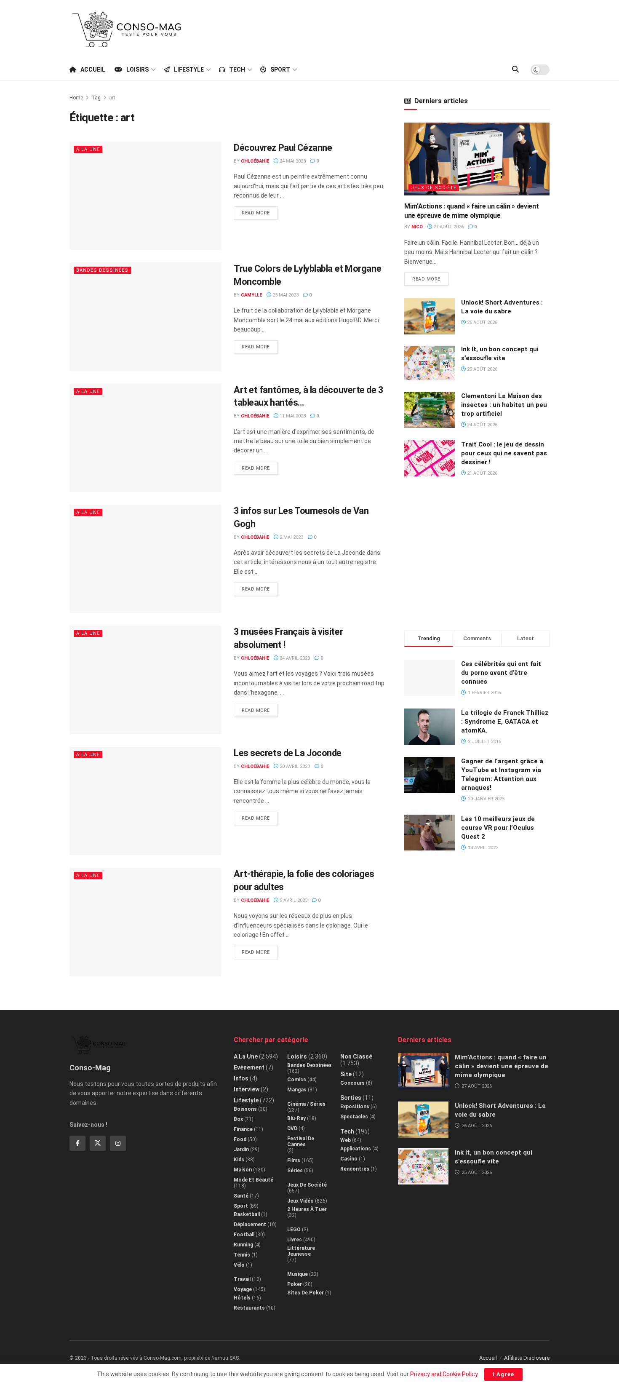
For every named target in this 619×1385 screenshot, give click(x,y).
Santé (241, 1196)
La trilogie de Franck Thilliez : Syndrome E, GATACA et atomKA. (504, 721)
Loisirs (137, 69)
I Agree (503, 1374)
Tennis (242, 1255)
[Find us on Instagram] (118, 1143)
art (112, 98)
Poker (294, 1284)
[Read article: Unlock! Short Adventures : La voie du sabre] (429, 316)
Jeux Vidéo (300, 1201)
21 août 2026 (481, 473)
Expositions (354, 1107)
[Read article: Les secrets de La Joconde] (145, 801)
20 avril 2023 (294, 766)
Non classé (356, 1056)
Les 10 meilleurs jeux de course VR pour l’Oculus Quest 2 (498, 827)
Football (244, 1235)
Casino (349, 1159)
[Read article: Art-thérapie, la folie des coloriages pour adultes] (145, 922)
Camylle (251, 295)
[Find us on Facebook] (77, 1143)
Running (243, 1245)
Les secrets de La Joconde (288, 753)
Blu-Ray (296, 1118)
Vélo (239, 1265)
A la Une (88, 149)
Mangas (297, 1090)
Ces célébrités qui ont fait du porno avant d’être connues (501, 672)
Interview (246, 1089)
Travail (242, 1279)
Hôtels (242, 1298)
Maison (243, 1170)
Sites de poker (305, 1293)
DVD (292, 1128)
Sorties (350, 1097)
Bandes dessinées (102, 270)
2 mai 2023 (290, 537)
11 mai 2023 (292, 416)
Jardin (241, 1149)
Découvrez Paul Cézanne (283, 147)
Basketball (247, 1214)
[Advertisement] (396, 28)
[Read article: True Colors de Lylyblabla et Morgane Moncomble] (145, 316)
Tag (96, 98)
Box (238, 1119)
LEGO (294, 1230)
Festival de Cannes (300, 1141)
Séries (295, 1171)
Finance (243, 1129)
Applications (355, 1149)
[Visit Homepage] (126, 29)
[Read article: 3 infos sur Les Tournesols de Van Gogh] (145, 559)
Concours (352, 1083)
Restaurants (249, 1308)
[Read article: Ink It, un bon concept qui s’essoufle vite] (429, 363)
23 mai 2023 (285, 295)
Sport (280, 69)
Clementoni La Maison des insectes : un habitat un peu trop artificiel (504, 404)
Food (240, 1139)
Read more (260, 211)
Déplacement (250, 1224)
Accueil (92, 69)
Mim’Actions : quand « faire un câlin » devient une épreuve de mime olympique (501, 1066)
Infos (241, 1078)
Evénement (249, 1067)
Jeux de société (433, 187)
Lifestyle (189, 69)
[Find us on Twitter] (98, 1143)
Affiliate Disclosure (527, 1358)
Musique (297, 1274)
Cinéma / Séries (306, 1104)
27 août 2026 (448, 227)
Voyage (243, 1289)
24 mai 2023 (292, 161)
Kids (239, 1160)
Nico (417, 227)
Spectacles (354, 1117)
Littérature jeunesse (301, 1251)
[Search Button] (515, 69)
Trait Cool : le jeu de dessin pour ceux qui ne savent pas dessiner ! (504, 453)
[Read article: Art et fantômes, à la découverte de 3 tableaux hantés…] (145, 438)
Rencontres (354, 1169)
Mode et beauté (253, 1180)
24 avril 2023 (294, 658)
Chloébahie (255, 161)
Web (345, 1140)
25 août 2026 (481, 369)
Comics (296, 1080)
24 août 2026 (481, 425)
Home (76, 98)
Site (346, 1074)
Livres (294, 1240)
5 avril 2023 (292, 900)
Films (293, 1160)
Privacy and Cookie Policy (444, 1374)
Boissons (245, 1109)
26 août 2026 (481, 322)
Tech (237, 69)
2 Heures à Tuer (307, 1209)
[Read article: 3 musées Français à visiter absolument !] (145, 680)
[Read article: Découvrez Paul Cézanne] (145, 196)
